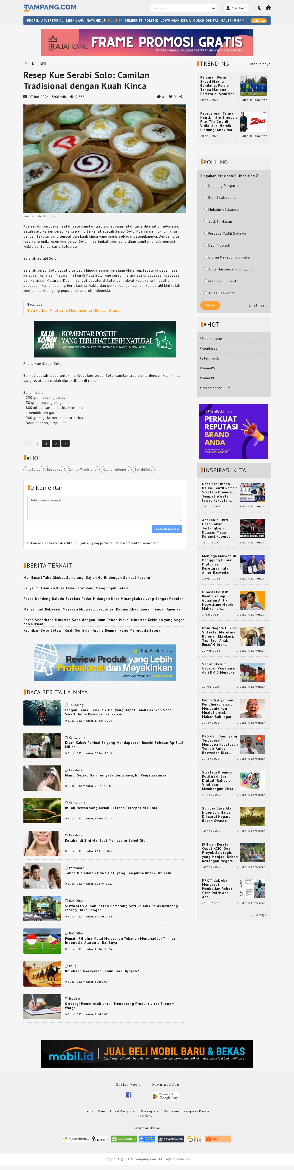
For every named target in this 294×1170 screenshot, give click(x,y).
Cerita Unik (77, 738)
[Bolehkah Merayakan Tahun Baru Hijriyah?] (42, 973)
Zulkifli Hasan (220, 221)
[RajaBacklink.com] (76, 1139)
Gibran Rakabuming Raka (229, 257)
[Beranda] (268, 8)
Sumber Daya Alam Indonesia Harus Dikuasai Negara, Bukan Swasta (218, 814)
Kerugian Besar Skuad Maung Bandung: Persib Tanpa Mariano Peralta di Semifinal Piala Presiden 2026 (218, 85)
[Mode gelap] (260, 8)
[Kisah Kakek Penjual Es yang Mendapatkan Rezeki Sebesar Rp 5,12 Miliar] (42, 745)
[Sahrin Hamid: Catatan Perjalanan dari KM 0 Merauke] (252, 672)
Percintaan (77, 868)
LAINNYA (258, 21)
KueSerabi (33, 469)
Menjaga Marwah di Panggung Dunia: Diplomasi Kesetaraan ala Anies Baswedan (219, 564)
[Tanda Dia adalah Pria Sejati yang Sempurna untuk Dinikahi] (42, 875)
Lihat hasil (258, 305)
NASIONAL (76, 901)
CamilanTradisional (83, 469)
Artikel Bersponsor (124, 1111)
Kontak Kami (147, 1116)
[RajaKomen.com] (124, 1139)
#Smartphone (211, 338)
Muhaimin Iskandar (224, 209)
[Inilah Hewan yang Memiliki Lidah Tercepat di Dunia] (42, 810)
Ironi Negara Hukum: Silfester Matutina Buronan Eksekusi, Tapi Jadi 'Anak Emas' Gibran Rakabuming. (220, 636)
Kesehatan (77, 770)
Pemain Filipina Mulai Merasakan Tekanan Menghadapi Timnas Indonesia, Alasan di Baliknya (120, 940)
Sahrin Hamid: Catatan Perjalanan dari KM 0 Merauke (219, 668)
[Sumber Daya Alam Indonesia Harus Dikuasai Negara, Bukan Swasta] (252, 816)
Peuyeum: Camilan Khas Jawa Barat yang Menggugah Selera (76, 588)
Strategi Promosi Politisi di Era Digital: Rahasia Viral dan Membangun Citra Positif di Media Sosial (217, 780)
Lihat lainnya (260, 64)
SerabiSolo (144, 469)
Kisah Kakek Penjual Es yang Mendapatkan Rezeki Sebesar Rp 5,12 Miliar (124, 744)
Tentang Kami (95, 1111)
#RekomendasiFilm (215, 388)
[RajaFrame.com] (99, 1139)
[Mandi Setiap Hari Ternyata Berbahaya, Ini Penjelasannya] (42, 778)
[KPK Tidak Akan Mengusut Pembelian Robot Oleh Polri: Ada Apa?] (252, 888)
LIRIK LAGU (75, 20)
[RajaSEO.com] (194, 1139)
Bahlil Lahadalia (222, 197)
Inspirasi (75, 999)
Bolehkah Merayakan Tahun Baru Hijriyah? (102, 971)
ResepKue (55, 469)
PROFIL (33, 20)
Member (237, 8)
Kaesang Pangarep (224, 185)
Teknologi (76, 705)
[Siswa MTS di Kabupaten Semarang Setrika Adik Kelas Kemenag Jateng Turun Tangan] (42, 908)
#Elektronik (209, 358)
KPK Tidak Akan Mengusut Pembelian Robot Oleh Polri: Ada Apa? (217, 888)
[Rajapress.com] (171, 1139)
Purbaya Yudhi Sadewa (227, 233)
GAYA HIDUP (96, 20)
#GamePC (207, 378)
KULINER (115, 20)
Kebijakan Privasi (196, 1111)
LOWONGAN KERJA (176, 20)
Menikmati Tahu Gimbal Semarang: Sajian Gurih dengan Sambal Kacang (86, 577)
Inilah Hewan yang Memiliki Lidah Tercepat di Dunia (111, 808)
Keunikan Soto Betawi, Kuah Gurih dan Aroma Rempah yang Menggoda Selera (92, 630)
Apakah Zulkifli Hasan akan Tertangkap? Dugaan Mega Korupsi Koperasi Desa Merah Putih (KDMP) (217, 528)
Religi (73, 966)
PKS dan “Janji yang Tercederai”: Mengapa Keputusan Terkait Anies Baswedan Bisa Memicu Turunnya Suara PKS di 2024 (220, 744)
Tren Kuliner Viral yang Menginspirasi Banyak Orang (73, 310)
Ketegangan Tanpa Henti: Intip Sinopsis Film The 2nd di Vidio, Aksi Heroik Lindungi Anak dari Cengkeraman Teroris (218, 121)
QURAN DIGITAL (206, 20)
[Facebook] (129, 1094)
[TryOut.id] (218, 1139)
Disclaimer (172, 1111)
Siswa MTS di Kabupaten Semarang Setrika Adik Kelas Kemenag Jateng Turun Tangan (121, 908)
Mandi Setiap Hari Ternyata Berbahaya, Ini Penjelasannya (115, 775)
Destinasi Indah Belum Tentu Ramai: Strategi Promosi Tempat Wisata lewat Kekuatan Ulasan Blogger (219, 492)
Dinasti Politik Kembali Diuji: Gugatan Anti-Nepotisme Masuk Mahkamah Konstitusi (217, 600)
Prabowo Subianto (223, 281)
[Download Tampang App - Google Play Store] (165, 1096)
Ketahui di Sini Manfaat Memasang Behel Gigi (106, 840)
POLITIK (151, 20)
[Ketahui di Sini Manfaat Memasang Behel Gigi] (42, 843)
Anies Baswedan (222, 293)
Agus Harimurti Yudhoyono (230, 269)
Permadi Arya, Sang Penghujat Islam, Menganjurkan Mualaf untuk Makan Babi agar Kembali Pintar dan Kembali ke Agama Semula (219, 708)
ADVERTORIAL (52, 20)
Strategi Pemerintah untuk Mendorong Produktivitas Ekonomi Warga (120, 1005)
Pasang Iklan (150, 1111)
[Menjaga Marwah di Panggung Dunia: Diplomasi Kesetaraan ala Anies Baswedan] (252, 564)
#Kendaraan (210, 348)
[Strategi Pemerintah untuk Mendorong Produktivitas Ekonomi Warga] (42, 1006)
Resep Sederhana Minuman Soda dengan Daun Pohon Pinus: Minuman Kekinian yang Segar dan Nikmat (103, 622)
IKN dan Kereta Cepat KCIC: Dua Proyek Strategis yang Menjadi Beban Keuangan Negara (220, 852)
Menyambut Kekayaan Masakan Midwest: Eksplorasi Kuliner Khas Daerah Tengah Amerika (102, 609)
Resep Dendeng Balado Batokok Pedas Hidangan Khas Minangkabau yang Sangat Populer (103, 598)
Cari (212, 8)
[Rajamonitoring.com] (147, 1139)
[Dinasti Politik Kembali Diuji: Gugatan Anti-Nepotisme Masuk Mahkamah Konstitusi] (252, 600)
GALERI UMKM (233, 20)
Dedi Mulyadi (219, 245)
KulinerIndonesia (116, 469)
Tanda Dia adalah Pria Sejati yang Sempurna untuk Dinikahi (118, 873)
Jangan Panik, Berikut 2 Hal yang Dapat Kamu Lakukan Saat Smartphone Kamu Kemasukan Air (118, 712)
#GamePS (207, 368)
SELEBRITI (133, 20)
